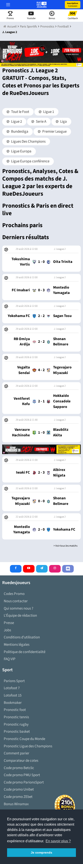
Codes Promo (14, 593)
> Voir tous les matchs (65, 546)
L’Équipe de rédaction (20, 615)
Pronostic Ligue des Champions (28, 746)
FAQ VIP (9, 659)
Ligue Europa (20, 151)
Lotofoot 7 (12, 688)
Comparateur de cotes (21, 760)
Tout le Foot (19, 111)
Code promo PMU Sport (22, 775)
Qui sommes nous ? (18, 608)
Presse (9, 623)
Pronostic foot (15, 709)
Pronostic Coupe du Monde (24, 739)
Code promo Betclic (19, 768)
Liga (63, 121)
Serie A (40, 121)
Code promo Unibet (19, 789)
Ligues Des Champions (28, 141)
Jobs (7, 630)
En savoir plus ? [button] (58, 841)
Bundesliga (19, 131)
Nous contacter (16, 601)
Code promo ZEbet (18, 796)
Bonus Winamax (16, 804)
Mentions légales (16, 644)
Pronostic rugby (16, 724)
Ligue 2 (16, 121)
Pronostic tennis (16, 717)
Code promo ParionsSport (24, 782)
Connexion (72, 5)
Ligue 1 (48, 111)
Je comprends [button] (41, 852)
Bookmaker (13, 702)
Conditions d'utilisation (22, 637)
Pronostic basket (17, 731)
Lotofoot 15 (12, 695)
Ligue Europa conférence (29, 161)
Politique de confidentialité (24, 652)
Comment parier (16, 753)
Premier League (54, 131)
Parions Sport (14, 681)
